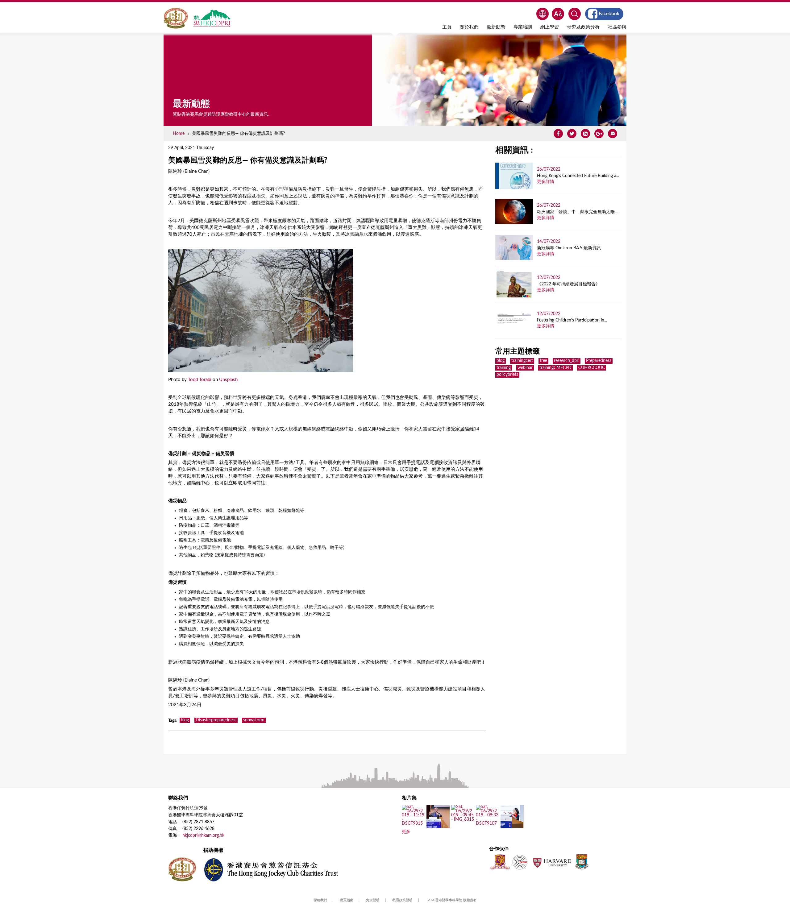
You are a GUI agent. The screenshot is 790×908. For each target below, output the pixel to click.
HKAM (176, 18)
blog (185, 720)
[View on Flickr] (413, 824)
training (504, 368)
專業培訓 (523, 27)
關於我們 (469, 27)
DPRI (211, 18)
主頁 (446, 27)
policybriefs (507, 374)
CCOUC (520, 861)
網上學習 (549, 27)
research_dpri (566, 361)
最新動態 (496, 27)
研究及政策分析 (583, 27)
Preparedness (598, 361)
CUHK (500, 861)
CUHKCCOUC (591, 368)
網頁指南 (346, 900)
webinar (525, 368)
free (543, 361)
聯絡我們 (320, 900)
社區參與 (617, 27)
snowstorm (253, 720)
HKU (582, 861)
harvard (551, 861)
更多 (406, 832)
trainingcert (522, 361)
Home (179, 133)
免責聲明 (373, 900)
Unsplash (228, 379)
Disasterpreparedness (216, 720)
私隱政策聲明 (402, 900)
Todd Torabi (199, 379)
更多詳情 (545, 182)
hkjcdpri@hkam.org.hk (203, 835)
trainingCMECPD (555, 368)
